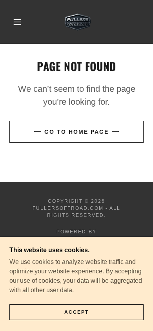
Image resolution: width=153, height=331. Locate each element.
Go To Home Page (76, 132)
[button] (17, 22)
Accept (76, 312)
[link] (77, 22)
